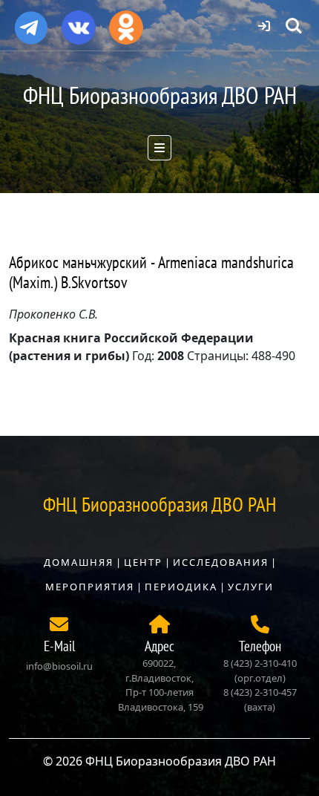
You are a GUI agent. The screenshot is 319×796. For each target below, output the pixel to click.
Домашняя (79, 562)
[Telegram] (31, 21)
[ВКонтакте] (78, 22)
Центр (143, 562)
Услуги (251, 586)
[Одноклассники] (126, 22)
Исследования (221, 562)
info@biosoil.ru (59, 666)
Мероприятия (89, 586)
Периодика (181, 586)
